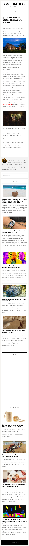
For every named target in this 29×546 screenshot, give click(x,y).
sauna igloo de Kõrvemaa (11, 144)
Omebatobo (14, 4)
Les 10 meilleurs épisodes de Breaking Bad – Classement (11, 266)
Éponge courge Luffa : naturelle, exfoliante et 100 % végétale (12, 426)
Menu (15, 11)
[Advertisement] (12, 369)
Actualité (11, 153)
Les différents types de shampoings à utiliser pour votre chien (14, 485)
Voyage (15, 153)
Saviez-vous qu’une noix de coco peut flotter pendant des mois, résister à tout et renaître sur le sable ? (14, 201)
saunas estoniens (7, 104)
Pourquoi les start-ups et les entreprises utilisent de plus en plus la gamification (14, 521)
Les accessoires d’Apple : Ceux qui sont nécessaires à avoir (13, 231)
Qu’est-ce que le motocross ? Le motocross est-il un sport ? (12, 455)
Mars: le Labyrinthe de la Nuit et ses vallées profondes (13, 331)
